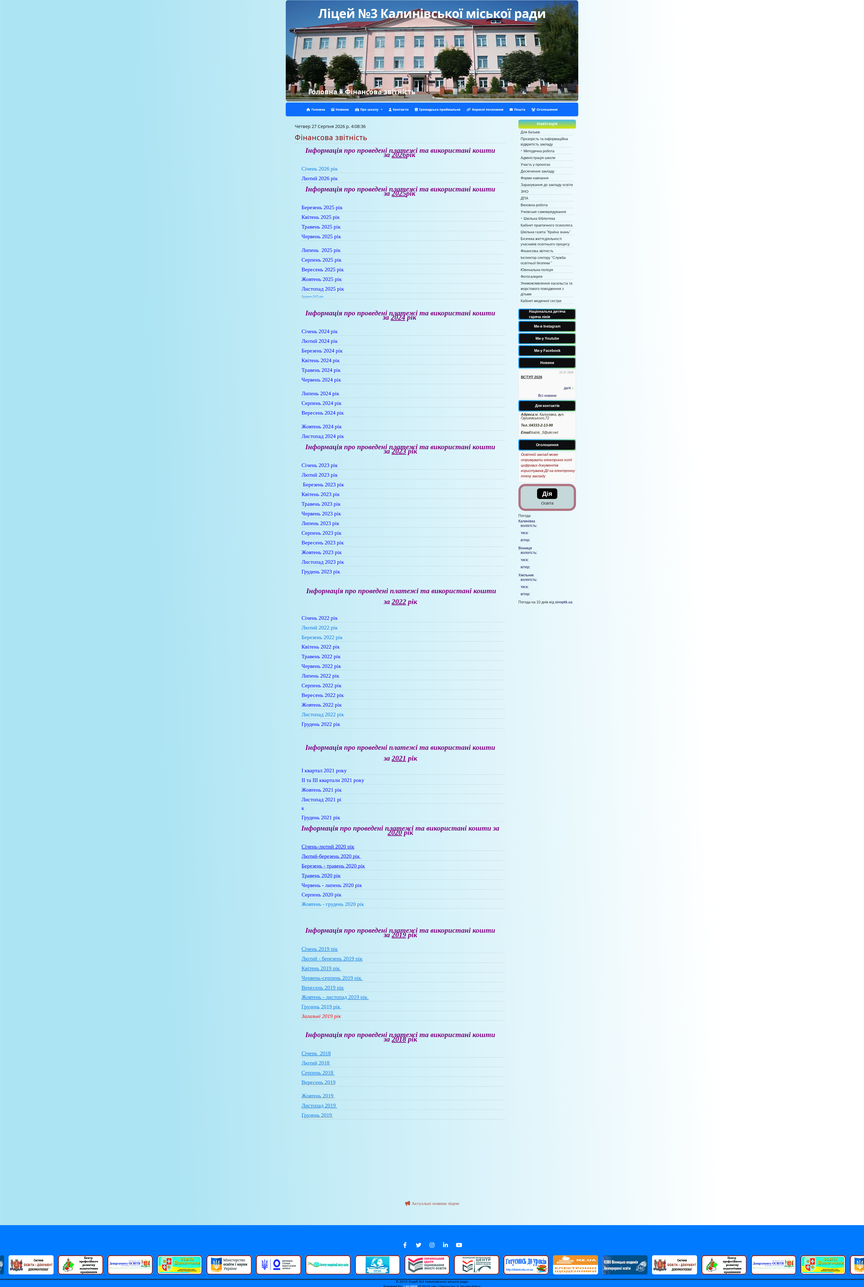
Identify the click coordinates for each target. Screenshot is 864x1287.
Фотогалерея (531, 277)
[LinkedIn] (445, 1245)
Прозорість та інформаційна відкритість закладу (544, 141)
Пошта (519, 109)
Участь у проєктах (535, 164)
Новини (342, 109)
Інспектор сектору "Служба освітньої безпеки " (543, 260)
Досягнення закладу (537, 171)
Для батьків (530, 132)
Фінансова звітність (537, 251)
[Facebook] (405, 1245)
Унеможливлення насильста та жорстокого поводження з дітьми (546, 288)
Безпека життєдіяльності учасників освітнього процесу (545, 241)
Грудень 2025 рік (312, 296)
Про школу (397, 1233)
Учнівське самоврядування (543, 212)
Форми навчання (535, 178)
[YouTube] (459, 1245)
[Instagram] (432, 1245)
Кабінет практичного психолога (546, 225)
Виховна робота (534, 205)
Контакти (401, 109)
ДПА (524, 198)
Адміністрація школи (538, 158)
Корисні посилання (487, 109)
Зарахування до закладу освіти (547, 185)
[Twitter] (418, 1245)
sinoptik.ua (563, 602)
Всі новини (547, 396)
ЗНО (524, 191)
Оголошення (547, 109)
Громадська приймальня (439, 109)
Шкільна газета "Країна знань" (546, 232)
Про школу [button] (369, 109)
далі (567, 388)
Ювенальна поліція (537, 270)
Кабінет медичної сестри (541, 301)
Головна (322, 91)
